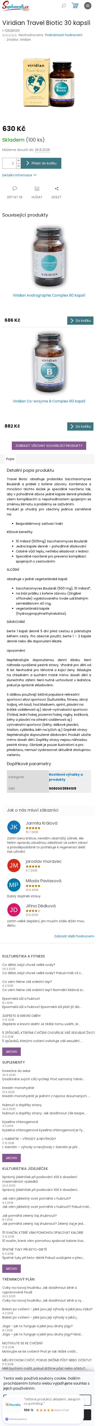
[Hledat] (63, 5)
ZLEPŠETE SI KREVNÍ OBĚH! (21, 1016)
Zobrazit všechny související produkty (49, 445)
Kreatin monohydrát (18, 1088)
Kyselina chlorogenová (20, 1122)
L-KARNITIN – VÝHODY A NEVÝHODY (29, 1139)
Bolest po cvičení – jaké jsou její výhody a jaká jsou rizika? (47, 1309)
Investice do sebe (16, 1071)
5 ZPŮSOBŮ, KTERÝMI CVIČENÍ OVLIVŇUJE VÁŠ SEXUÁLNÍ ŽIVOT (48, 1033)
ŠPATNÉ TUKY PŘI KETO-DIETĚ (24, 1249)
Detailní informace (17, 175)
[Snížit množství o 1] (18, 166)
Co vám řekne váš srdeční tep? (27, 982)
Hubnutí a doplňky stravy (22, 1105)
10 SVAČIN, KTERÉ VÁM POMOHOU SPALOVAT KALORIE (42, 1232)
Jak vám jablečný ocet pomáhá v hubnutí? (36, 1198)
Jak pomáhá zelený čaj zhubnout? (29, 1216)
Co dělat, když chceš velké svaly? (28, 965)
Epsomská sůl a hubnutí (21, 999)
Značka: (19, 39)
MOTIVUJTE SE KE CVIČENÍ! (22, 1343)
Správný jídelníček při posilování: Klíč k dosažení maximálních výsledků (39, 1179)
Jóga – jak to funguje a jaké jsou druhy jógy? (37, 1326)
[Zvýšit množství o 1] (18, 160)
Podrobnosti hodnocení (63, 35)
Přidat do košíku (44, 163)
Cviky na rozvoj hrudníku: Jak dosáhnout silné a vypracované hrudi (39, 1290)
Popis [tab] (10, 459)
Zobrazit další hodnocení (73, 936)
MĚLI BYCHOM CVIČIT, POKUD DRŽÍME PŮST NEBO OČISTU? (47, 1360)
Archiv (11, 1051)
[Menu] (87, 5)
